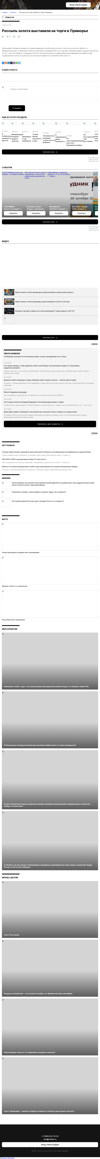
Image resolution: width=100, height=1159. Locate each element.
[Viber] (14, 63)
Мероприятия (9, 629)
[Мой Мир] (8, 63)
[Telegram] (19, 63)
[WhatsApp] (17, 63)
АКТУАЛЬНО (8, 445)
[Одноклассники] (6, 63)
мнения (6, 478)
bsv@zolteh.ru (50, 1139)
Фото (5, 519)
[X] (11, 63)
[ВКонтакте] (3, 63)
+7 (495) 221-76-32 (50, 1136)
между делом (10, 877)
